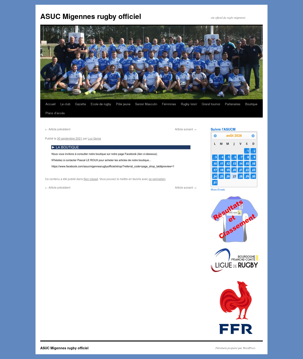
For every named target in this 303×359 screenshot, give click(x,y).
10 (215, 163)
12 (228, 163)
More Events (218, 189)
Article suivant (185, 129)
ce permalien (157, 179)
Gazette (80, 104)
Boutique (251, 104)
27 (234, 176)
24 (215, 176)
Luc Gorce (94, 138)
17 (215, 170)
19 (228, 170)
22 (247, 170)
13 (234, 163)
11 (221, 163)
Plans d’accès (55, 113)
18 (221, 170)
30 (253, 176)
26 (228, 176)
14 (241, 163)
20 (234, 170)
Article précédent (57, 129)
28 (241, 176)
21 (241, 170)
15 (247, 163)
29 (247, 176)
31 (215, 182)
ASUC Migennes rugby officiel (90, 16)
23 (253, 170)
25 (221, 176)
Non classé (91, 179)
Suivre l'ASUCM (223, 129)
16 (253, 163)
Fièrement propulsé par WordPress (235, 348)
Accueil (50, 104)
